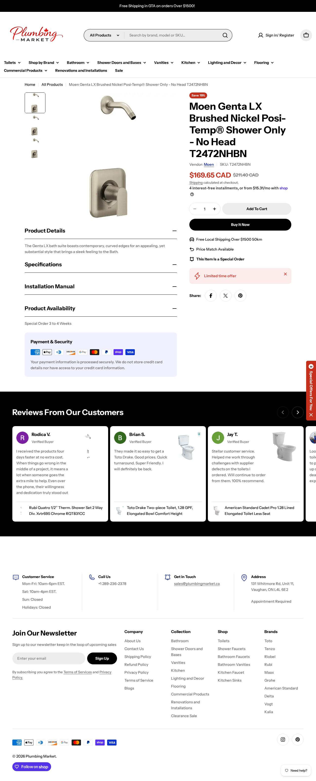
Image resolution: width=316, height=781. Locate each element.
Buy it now (240, 224)
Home (30, 84)
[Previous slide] (283, 412)
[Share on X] (226, 296)
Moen (209, 164)
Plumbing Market (41, 756)
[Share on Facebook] (211, 296)
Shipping (196, 182)
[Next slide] (298, 412)
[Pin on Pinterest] (240, 296)
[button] (311, 390)
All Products (52, 84)
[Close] (285, 274)
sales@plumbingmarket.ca (197, 583)
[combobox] (158, 35)
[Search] (225, 35)
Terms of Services (77, 672)
